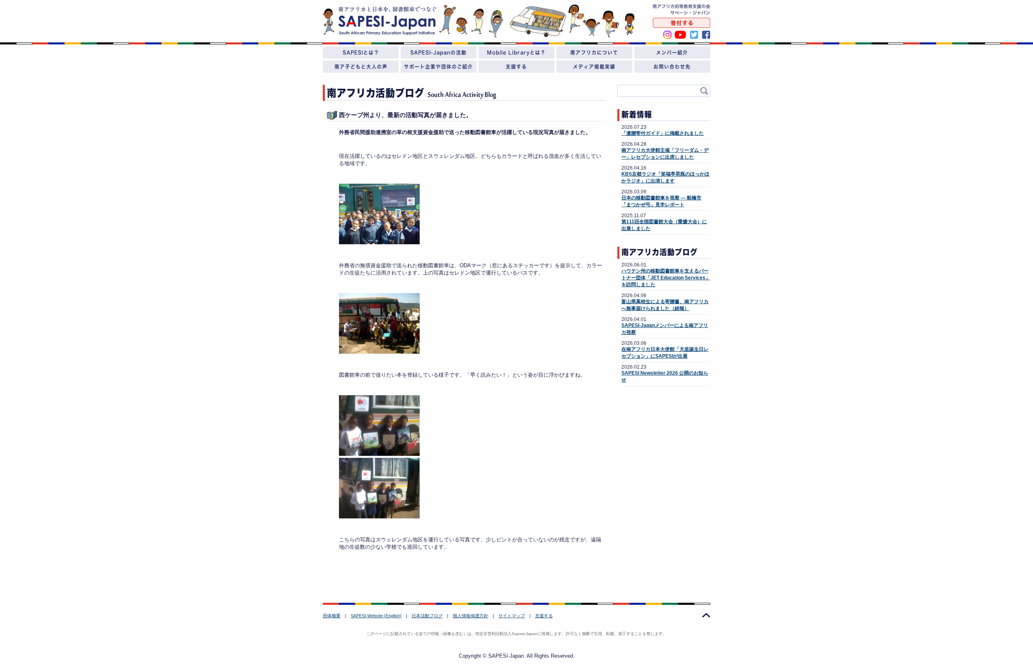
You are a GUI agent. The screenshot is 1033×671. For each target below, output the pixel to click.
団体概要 (332, 615)
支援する (544, 615)
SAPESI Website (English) (376, 615)
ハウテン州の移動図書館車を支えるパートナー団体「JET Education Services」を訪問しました (665, 277)
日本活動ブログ (427, 615)
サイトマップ (511, 615)
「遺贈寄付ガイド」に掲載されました (662, 133)
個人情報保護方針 (470, 615)
